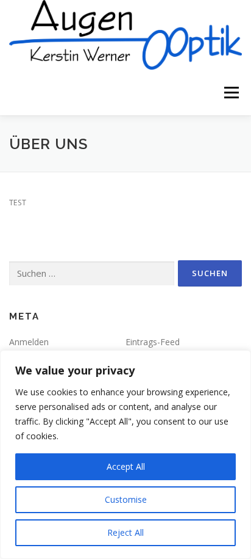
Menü (231, 92)
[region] (125, 454)
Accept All (126, 466)
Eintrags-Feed (152, 342)
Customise (126, 499)
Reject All (125, 532)
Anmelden (29, 342)
